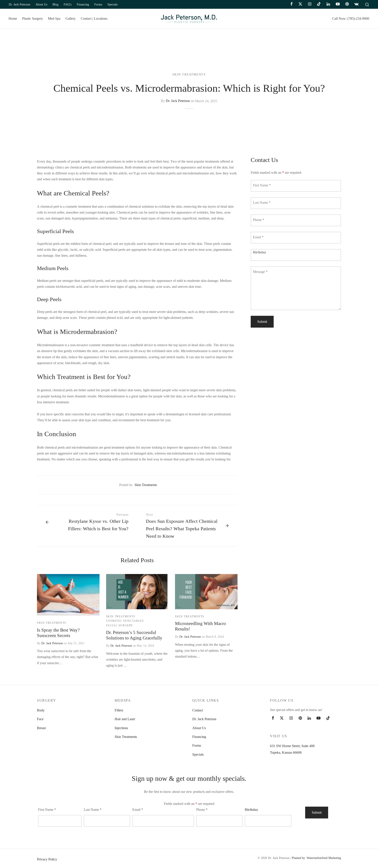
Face (40, 719)
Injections (121, 728)
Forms (98, 4)
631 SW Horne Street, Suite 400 (292, 746)
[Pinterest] (347, 4)
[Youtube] (337, 4)
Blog (55, 4)
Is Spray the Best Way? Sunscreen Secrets (58, 632)
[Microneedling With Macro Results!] (206, 591)
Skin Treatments (189, 74)
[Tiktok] (319, 4)
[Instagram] (309, 4)
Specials (112, 4)
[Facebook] (291, 4)
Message (260, 272)
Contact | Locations (94, 18)
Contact (197, 710)
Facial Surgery (119, 625)
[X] (300, 4)
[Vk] (356, 4)
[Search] (367, 4)
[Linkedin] (328, 4)
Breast (41, 728)
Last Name (262, 203)
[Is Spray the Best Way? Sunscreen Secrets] (68, 595)
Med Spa (54, 18)
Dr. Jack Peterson (19, 4)
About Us (41, 4)
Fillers (119, 710)
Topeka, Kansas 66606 (286, 752)
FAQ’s (68, 4)
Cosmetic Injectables (125, 620)
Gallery (70, 18)
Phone (258, 220)
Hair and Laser (125, 719)
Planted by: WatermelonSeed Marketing (316, 858)
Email (258, 237)
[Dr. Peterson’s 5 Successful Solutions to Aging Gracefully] (137, 591)
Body (41, 710)
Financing (83, 4)
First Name (262, 185)
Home (13, 18)
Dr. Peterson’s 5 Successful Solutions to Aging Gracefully (134, 635)
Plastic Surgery (32, 18)
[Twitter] (281, 718)
